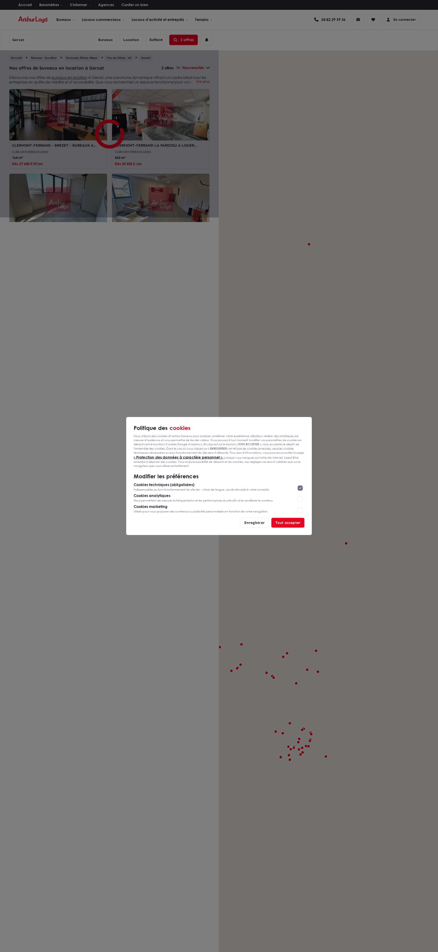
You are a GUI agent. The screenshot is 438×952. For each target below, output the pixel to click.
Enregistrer (254, 522)
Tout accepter (287, 522)
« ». (178, 457)
